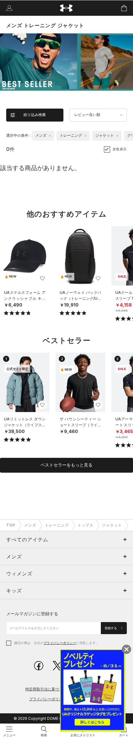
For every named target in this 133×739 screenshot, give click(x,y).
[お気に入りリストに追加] (42, 278)
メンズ (30, 525)
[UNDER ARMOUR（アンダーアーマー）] (66, 8)
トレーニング (57, 525)
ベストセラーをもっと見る (66, 464)
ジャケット (112, 525)
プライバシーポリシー (60, 643)
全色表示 (120, 149)
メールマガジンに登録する (32, 613)
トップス (86, 525)
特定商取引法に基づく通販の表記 (53, 689)
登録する (111, 628)
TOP (10, 525)
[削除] (50, 136)
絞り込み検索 (35, 115)
